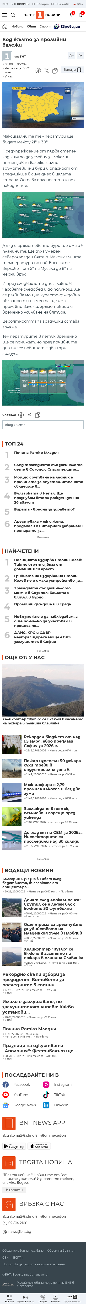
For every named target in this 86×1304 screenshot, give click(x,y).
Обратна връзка (60, 1250)
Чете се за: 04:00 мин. (64, 913)
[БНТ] (8, 56)
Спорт (45, 26)
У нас (9, 76)
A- (80, 55)
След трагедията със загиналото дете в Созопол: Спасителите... (48, 467)
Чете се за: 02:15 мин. (43, 1017)
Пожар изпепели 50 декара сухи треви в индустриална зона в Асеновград (52, 765)
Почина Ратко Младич (36, 452)
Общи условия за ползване (22, 1250)
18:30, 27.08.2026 (36, 938)
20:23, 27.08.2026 (15, 891)
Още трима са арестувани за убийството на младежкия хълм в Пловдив (53, 929)
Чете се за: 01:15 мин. (18, 1036)
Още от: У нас (25, 657)
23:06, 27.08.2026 (36, 963)
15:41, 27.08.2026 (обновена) (21, 1034)
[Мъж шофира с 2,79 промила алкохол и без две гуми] (12, 792)
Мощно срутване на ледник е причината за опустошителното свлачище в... (48, 482)
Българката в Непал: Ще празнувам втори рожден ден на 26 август (46, 498)
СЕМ (5, 1257)
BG (79, 4)
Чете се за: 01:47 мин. (42, 990)
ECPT (17, 1257)
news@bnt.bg (19, 1231)
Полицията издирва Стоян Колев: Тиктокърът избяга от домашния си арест (48, 564)
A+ (72, 55)
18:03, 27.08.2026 (36, 913)
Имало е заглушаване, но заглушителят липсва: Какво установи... (38, 1007)
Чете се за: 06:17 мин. (43, 891)
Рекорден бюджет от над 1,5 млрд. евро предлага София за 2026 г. (52, 741)
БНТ (5, 4)
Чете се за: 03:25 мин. (65, 963)
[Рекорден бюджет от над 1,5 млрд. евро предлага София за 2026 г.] (12, 744)
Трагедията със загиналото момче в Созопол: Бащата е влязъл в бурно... (42, 592)
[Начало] (5, 26)
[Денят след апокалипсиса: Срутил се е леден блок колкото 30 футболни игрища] (12, 907)
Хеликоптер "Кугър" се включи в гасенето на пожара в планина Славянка (42, 721)
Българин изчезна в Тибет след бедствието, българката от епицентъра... (32, 883)
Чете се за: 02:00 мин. (64, 938)
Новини (17, 26)
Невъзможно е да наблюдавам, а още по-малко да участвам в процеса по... (46, 621)
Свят (31, 26)
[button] (72, 1298)
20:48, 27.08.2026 (15, 1056)
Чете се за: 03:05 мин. (43, 1056)
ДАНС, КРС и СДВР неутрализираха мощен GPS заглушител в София (42, 637)
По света (67, 891)
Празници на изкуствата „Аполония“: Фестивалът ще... (39, 1048)
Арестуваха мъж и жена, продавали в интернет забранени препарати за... (48, 526)
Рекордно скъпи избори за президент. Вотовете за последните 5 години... (33, 980)
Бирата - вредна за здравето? (44, 509)
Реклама (43, 537)
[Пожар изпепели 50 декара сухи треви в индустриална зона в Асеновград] (12, 768)
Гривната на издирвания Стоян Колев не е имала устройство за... (48, 578)
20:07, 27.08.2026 (15, 1017)
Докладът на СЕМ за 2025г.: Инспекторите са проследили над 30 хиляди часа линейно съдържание (53, 837)
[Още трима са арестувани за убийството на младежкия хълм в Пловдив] (12, 932)
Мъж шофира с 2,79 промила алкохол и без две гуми (52, 789)
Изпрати (14, 1190)
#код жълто (15, 425)
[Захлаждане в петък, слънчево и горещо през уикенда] (12, 816)
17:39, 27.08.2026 (14, 990)
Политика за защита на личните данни (33, 1264)
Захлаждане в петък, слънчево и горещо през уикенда (49, 813)
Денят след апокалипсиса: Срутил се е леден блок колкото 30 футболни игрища (52, 904)
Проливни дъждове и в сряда (42, 604)
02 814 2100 (17, 1223)
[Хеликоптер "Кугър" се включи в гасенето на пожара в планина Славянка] (43, 690)
